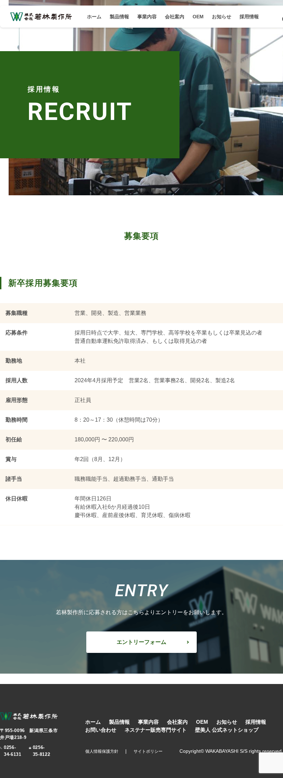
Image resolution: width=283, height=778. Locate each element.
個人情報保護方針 (101, 751)
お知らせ (221, 16)
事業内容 (147, 16)
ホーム (94, 16)
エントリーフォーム (141, 642)
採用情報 (249, 16)
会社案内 (174, 16)
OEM (198, 16)
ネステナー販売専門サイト (156, 730)
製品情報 (119, 16)
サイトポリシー (148, 751)
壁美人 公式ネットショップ (226, 730)
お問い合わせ (100, 730)
